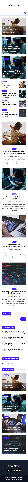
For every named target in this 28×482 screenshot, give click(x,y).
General (6, 20)
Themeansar (18, 479)
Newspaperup (9, 479)
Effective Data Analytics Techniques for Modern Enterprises (9, 104)
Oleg (6, 32)
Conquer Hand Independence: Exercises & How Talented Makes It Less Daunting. (13, 30)
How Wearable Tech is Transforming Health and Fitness (11, 48)
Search (7, 314)
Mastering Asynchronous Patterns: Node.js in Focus (9, 114)
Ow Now (14, 5)
